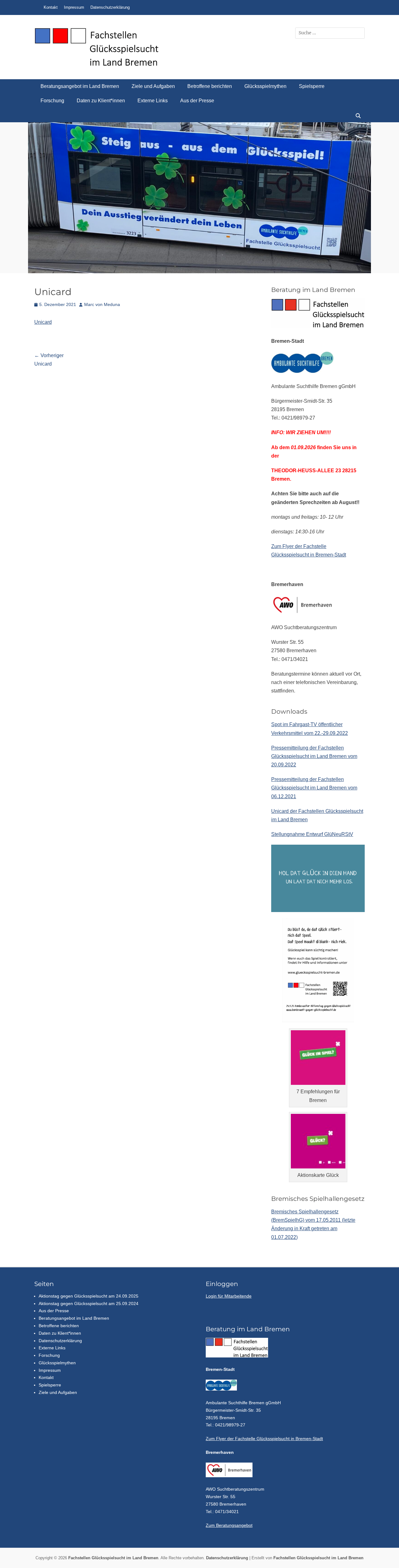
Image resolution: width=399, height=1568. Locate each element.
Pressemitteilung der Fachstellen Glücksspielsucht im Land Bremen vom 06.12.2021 (314, 788)
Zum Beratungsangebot (229, 1525)
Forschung (52, 100)
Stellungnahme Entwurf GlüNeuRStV (312, 834)
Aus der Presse (197, 100)
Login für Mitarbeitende (229, 1296)
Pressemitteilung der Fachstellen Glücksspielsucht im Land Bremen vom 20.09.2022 (314, 756)
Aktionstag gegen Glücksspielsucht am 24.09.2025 (88, 1296)
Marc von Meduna (102, 304)
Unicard (43, 322)
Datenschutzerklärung (110, 7)
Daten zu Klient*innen (101, 100)
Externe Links (152, 100)
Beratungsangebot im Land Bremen (80, 86)
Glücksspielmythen (265, 86)
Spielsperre (311, 86)
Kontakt (51, 7)
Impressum (74, 7)
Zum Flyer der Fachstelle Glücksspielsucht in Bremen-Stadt (264, 1438)
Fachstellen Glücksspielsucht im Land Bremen (113, 1558)
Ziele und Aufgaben (153, 86)
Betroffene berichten (209, 86)
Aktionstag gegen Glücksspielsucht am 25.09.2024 (88, 1303)
